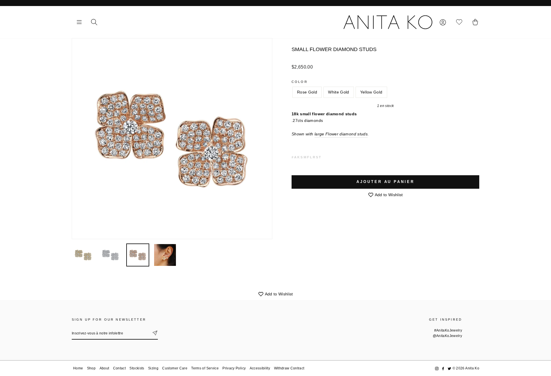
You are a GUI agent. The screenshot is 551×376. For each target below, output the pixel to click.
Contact (119, 368)
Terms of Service (205, 368)
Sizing (153, 368)
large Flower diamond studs (341, 134)
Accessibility (260, 368)
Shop (91, 368)
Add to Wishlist (388, 194)
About (104, 368)
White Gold (338, 92)
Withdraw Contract (289, 368)
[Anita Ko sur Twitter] (449, 368)
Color (300, 81)
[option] (172, 138)
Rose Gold (307, 92)
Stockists (136, 368)
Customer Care (174, 368)
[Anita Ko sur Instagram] (437, 368)
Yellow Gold (371, 92)
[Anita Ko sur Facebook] (443, 368)
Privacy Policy (234, 368)
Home (78, 368)
